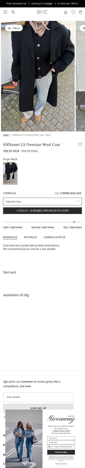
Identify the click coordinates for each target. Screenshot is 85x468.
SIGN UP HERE (61, 452)
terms (60, 459)
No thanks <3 (61, 464)
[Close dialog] (78, 411)
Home (6, 135)
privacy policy (52, 459)
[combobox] (50, 446)
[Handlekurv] (80, 12)
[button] (80, 145)
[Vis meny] (5, 12)
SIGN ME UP (38, 408)
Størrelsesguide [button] (70, 193)
